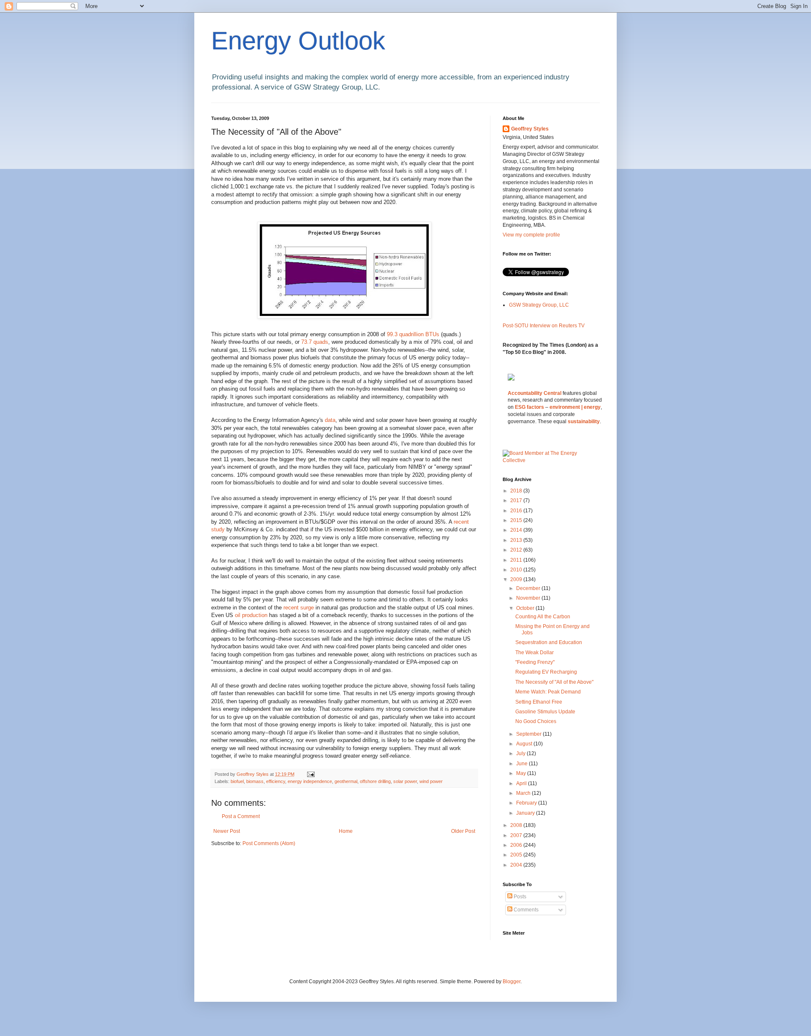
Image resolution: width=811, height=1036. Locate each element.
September (529, 734)
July (521, 753)
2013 (516, 540)
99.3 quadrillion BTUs (413, 334)
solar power (405, 781)
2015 (516, 520)
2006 (516, 845)
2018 (516, 491)
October (526, 608)
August (524, 744)
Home (346, 831)
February (527, 803)
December (529, 588)
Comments (525, 910)
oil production (252, 615)
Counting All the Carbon (542, 617)
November (529, 598)
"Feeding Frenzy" (535, 662)
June (522, 764)
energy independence (310, 781)
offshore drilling (375, 781)
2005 (516, 855)
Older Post (463, 831)
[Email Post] (310, 774)
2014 (516, 530)
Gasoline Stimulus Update (545, 712)
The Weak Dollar (534, 652)
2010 (516, 570)
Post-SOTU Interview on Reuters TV (544, 326)
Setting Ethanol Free (538, 702)
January (526, 813)
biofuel (237, 781)
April (522, 783)
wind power (431, 781)
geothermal (346, 781)
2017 (516, 500)
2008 (516, 825)
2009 (516, 579)
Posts (519, 897)
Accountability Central (534, 393)
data (330, 420)
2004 (516, 865)
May (521, 773)
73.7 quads (314, 342)
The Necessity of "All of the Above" (554, 682)
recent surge (299, 607)
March (524, 793)
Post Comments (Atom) (268, 843)
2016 (516, 511)
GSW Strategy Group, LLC (539, 305)
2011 (516, 560)
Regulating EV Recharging (546, 672)
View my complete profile (531, 235)
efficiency (275, 781)
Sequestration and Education (548, 642)
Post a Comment (241, 816)
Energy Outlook (298, 41)
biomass (255, 781)
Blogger (511, 981)
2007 (516, 835)
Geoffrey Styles (530, 129)
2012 (516, 550)
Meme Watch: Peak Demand (548, 692)
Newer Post (226, 831)
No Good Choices (535, 721)
